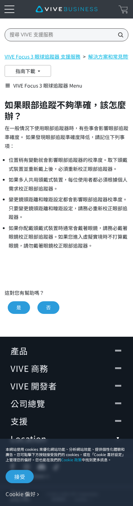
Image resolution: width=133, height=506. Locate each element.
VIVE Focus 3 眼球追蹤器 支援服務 (42, 56)
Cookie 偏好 (21, 494)
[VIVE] (66, 9)
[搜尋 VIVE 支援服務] (118, 35)
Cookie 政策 (71, 459)
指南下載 (25, 71)
